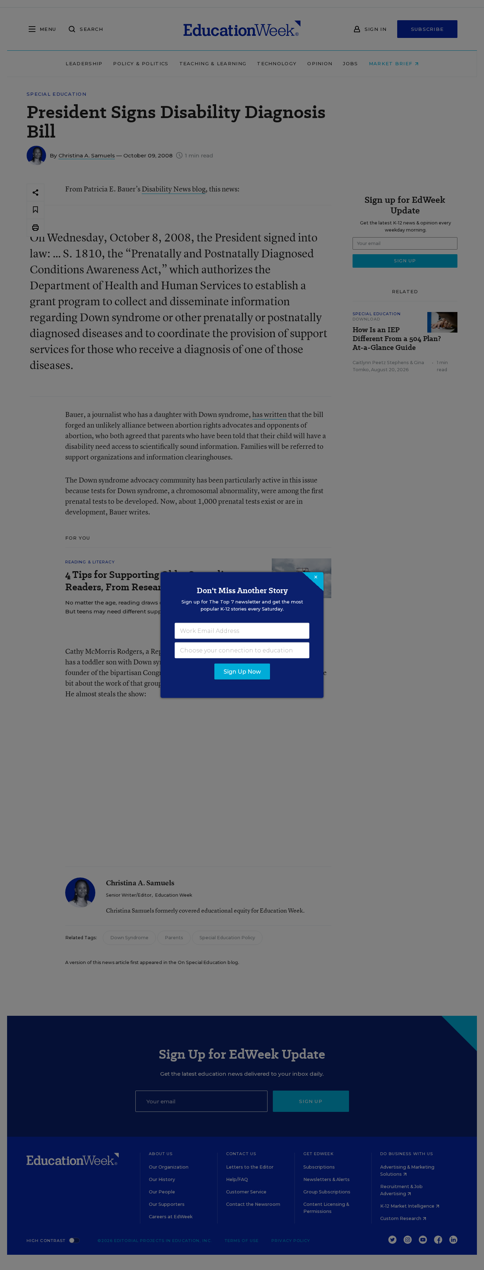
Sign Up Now (242, 671)
